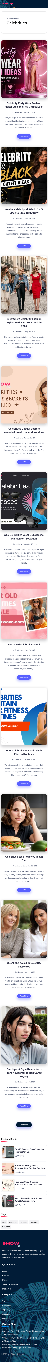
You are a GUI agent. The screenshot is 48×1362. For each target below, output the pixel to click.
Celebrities (18, 112)
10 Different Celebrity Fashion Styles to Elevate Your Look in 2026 (24, 323)
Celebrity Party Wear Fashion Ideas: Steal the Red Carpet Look (24, 105)
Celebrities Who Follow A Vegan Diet (24, 858)
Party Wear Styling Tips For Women (16, 1348)
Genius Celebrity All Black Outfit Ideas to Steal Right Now (24, 211)
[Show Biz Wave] (7, 4)
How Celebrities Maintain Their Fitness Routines (24, 752)
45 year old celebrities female (24, 644)
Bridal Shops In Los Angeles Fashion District (20, 1344)
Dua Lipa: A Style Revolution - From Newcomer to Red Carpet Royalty (24, 1073)
